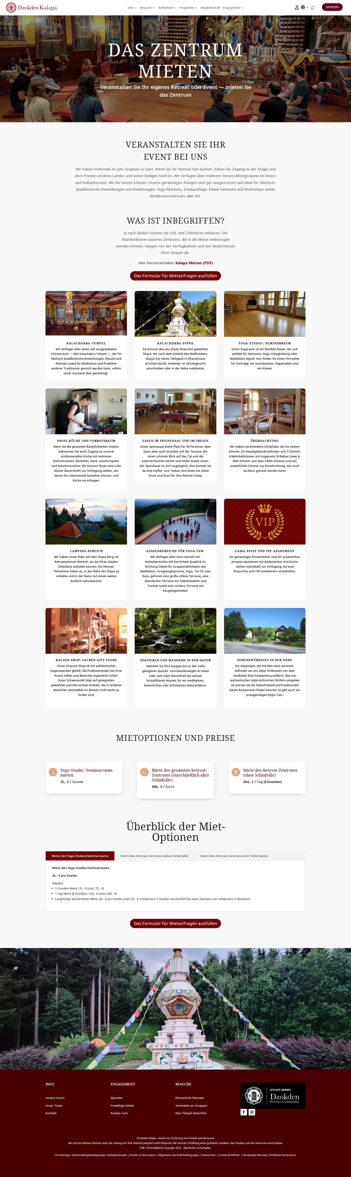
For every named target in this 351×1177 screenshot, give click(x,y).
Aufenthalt (165, 8)
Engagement (231, 8)
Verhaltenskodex (117, 1155)
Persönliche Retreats (190, 1098)
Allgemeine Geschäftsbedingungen (178, 1155)
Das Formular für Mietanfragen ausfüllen (175, 275)
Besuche (146, 8)
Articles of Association (142, 1155)
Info (131, 8)
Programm (186, 8)
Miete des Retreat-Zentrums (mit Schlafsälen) (234, 856)
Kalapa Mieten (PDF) (194, 262)
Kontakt (51, 1113)
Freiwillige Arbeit (122, 1105)
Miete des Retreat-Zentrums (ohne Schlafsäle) (154, 856)
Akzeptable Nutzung (255, 1155)
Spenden (332, 7)
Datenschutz (209, 1155)
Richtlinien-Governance (283, 1155)
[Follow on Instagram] (252, 1112)
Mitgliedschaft (210, 8)
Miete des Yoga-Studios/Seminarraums (80, 856)
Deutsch (305, 7)
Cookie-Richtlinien (230, 1155)
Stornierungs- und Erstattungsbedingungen (80, 1155)
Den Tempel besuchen (191, 1113)
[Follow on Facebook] (243, 1112)
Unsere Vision (55, 1098)
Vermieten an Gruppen (191, 1105)
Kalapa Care (119, 1113)
